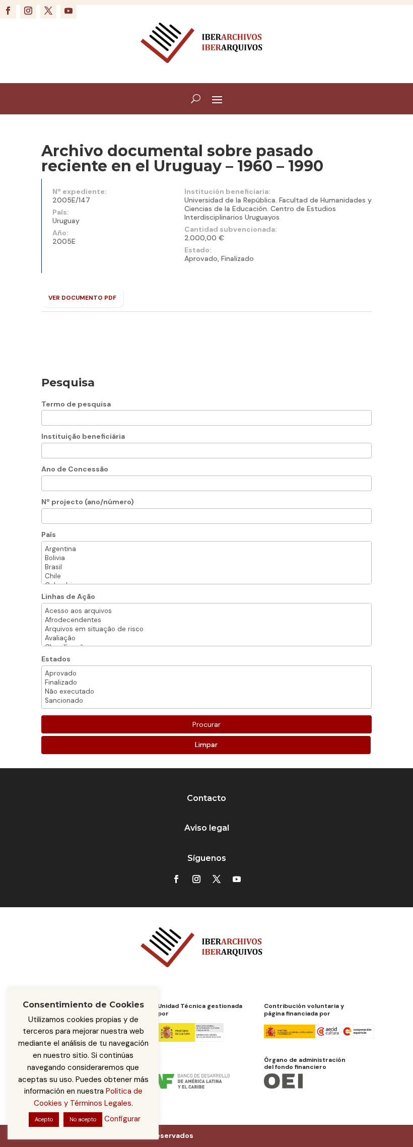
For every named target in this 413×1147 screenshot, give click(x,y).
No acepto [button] (83, 1119)
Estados (56, 658)
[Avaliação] (206, 638)
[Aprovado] (206, 673)
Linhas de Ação (68, 596)
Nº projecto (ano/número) (87, 501)
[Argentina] (206, 549)
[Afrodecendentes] (206, 620)
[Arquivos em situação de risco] (206, 629)
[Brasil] (206, 567)
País (48, 534)
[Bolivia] (206, 558)
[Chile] (206, 576)
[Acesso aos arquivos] (206, 611)
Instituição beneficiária (83, 436)
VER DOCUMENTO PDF (82, 298)
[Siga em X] (48, 11)
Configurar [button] (122, 1119)
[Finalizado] (206, 682)
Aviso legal (206, 828)
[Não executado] (206, 691)
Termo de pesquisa (76, 404)
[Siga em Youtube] (68, 11)
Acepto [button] (44, 1119)
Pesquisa (68, 382)
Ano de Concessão (74, 469)
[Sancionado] (206, 700)
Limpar (206, 744)
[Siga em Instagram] (28, 11)
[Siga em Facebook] (8, 11)
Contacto (206, 798)
